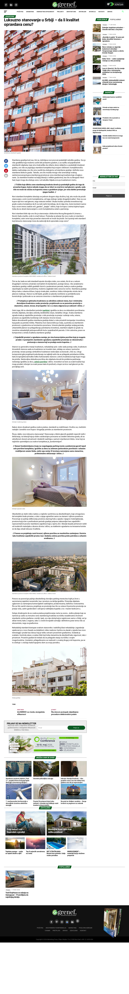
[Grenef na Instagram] (62, 922)
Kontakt (83, 930)
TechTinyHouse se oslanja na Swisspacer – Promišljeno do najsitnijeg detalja (17, 895)
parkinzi (46, 310)
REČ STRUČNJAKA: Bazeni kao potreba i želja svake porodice (56, 853)
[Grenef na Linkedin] (72, 922)
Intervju (92, 11)
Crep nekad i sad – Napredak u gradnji (16, 830)
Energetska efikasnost (45, 11)
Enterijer (82, 11)
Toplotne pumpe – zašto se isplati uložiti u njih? (14, 852)
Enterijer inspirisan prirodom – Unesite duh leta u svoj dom (113, 28)
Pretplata (56, 930)
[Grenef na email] (6, 176)
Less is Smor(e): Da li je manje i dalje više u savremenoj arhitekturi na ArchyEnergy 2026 (113, 71)
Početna (20, 11)
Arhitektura (71, 11)
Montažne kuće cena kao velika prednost (59, 830)
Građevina (30, 11)
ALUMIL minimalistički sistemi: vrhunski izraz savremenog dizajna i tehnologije (113, 82)
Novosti (101, 11)
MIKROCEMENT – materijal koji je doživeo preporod (76, 853)
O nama (47, 930)
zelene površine (40, 362)
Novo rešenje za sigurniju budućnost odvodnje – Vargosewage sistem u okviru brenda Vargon (113, 50)
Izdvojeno (74, 930)
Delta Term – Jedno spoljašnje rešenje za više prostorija (113, 60)
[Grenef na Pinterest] (6, 172)
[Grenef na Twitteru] (6, 166)
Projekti (60, 11)
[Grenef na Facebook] (6, 161)
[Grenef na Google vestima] (67, 922)
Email (94, 188)
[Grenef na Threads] (78, 921)
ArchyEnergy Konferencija (56, 928)
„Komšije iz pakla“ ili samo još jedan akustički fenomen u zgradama (113, 39)
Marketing (72, 928)
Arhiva (109, 11)
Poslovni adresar (85, 928)
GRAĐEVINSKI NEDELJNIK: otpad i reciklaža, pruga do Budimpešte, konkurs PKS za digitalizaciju (107, 130)
